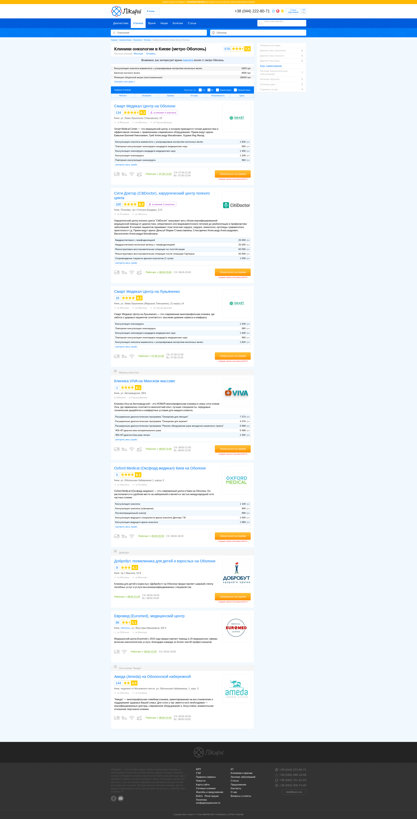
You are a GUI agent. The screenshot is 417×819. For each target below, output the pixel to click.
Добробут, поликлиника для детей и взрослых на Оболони (164, 561)
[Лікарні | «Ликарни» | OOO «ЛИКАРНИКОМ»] (208, 752)
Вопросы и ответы (241, 796)
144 (118, 683)
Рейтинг (123, 96)
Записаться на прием (233, 174)
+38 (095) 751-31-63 (292, 780)
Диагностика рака (270, 60)
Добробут (124, 552)
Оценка (170, 96)
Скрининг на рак (269, 89)
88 (117, 622)
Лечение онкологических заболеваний (274, 72)
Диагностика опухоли (272, 55)
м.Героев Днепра (162, 122)
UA (303, 10)
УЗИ (198, 773)
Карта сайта (202, 784)
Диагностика (120, 23)
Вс (212, 90)
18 (117, 298)
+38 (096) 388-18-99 (292, 774)
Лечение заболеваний (243, 776)
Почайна (150, 53)
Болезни (178, 23)
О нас (234, 792)
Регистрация (212, 796)
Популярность (218, 96)
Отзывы (194, 96)
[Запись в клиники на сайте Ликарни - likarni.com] (126, 11)
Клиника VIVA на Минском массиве (144, 381)
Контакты (236, 788)
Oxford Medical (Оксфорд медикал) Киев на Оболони (160, 468)
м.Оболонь (141, 122)
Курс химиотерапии (271, 66)
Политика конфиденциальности (208, 801)
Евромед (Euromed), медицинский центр (149, 616)
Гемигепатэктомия (270, 45)
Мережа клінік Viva (129, 372)
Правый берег (244, 90)
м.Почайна (123, 214)
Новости (200, 780)
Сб (203, 90)
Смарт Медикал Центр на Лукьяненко (147, 291)
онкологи (188, 60)
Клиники (138, 23)
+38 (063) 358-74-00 (292, 785)
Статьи (192, 23)
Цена (241, 96)
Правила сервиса (206, 776)
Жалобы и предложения (209, 792)
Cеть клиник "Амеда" (130, 668)
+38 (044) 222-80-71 (252, 11)
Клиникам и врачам (241, 773)
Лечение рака (267, 84)
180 (118, 204)
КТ (232, 769)
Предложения (238, 784)
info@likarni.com (294, 792)
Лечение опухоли (269, 79)
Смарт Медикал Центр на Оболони (144, 106)
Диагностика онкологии (273, 50)
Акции (164, 23)
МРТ (198, 769)
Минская (138, 53)
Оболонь (125, 628)
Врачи (152, 23)
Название (146, 96)
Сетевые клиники (206, 788)
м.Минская (123, 122)
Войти (199, 796)
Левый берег (225, 90)
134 (118, 112)
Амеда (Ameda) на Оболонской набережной (152, 676)
